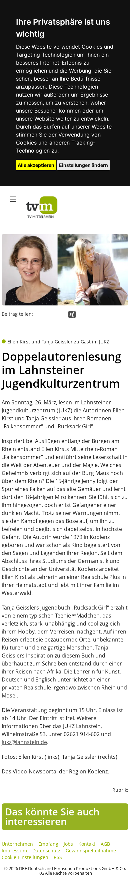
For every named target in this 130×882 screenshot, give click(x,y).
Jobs (68, 844)
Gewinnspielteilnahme (91, 850)
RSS (58, 857)
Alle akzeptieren (36, 165)
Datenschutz (46, 850)
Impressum (14, 850)
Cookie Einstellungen (25, 857)
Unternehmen (17, 844)
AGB (105, 844)
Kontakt (86, 844)
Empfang (48, 844)
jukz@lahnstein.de (24, 742)
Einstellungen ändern (83, 165)
